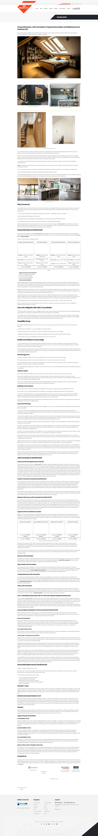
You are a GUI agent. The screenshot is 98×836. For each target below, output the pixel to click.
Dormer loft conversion (64, 560)
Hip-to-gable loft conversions (38, 570)
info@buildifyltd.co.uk (65, 4)
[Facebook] (72, 4)
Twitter (44, 824)
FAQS (45, 813)
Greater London (25, 236)
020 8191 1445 (76, 9)
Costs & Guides (62, 8)
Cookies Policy (36, 813)
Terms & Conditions (38, 811)
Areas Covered (37, 802)
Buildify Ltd (36, 804)
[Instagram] (77, 4)
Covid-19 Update (47, 802)
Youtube (49, 824)
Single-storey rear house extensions (28, 272)
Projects (50, 8)
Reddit (57, 824)
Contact (68, 8)
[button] (80, 4)
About (41, 8)
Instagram (21, 764)
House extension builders (25, 280)
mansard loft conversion (26, 581)
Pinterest (46, 824)
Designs (55, 8)
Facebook (41, 824)
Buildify (18, 165)
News (45, 807)
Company (36, 807)
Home (37, 8)
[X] (75, 4)
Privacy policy (47, 811)
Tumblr (54, 824)
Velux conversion (38, 593)
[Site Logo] (26, 7)
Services (45, 8)
